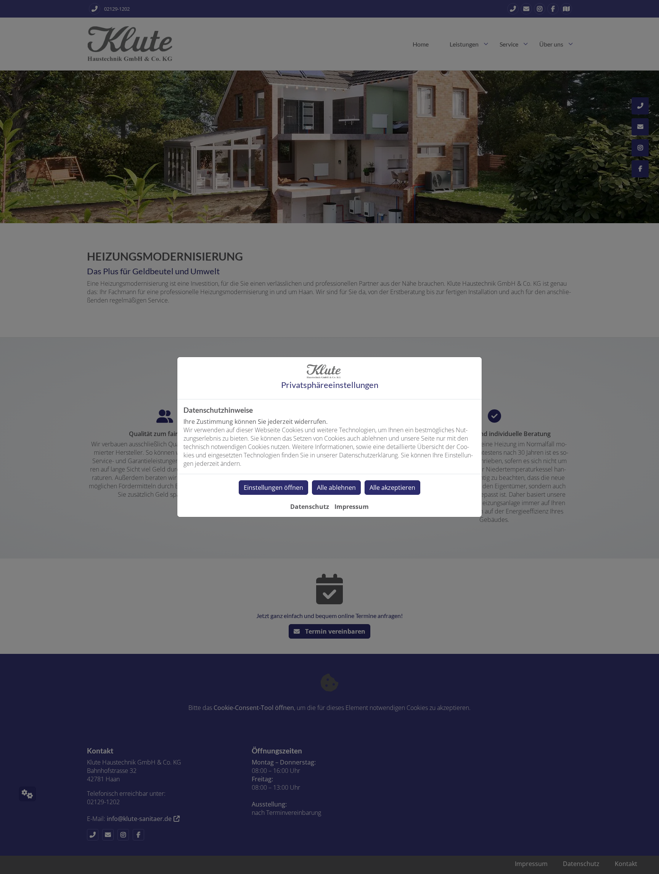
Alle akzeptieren (392, 487)
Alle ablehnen (336, 487)
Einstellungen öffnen (273, 487)
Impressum (351, 506)
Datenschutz (309, 506)
